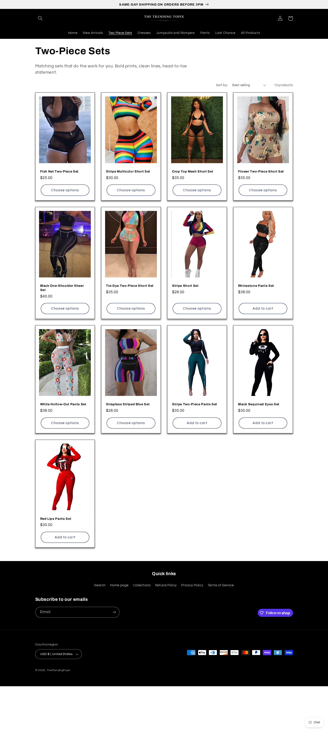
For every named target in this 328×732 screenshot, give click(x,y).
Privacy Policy (192, 585)
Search (100, 585)
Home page (119, 585)
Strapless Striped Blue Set (127, 404)
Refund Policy (166, 585)
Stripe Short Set (185, 285)
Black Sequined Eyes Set (258, 404)
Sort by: (222, 85)
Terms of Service (221, 585)
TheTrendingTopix (58, 670)
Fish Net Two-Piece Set (59, 171)
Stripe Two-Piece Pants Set (194, 404)
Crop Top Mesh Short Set (192, 171)
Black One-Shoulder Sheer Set (62, 287)
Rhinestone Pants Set (256, 285)
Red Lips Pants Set (55, 518)
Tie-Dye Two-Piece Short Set (130, 285)
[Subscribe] (114, 612)
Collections (142, 585)
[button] (40, 18)
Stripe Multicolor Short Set (128, 171)
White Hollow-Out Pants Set (63, 404)
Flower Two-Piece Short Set (261, 171)
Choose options (65, 190)
